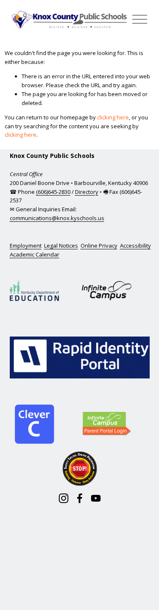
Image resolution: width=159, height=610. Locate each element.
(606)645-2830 (53, 192)
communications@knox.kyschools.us (57, 218)
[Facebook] (80, 498)
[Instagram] (64, 498)
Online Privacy (99, 245)
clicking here (113, 117)
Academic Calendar (34, 254)
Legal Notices (61, 245)
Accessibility (135, 245)
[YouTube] (96, 498)
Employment (26, 245)
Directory (86, 192)
